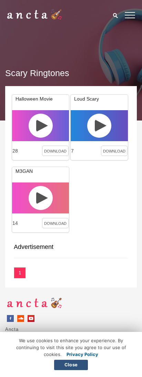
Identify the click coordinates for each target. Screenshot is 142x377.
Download (55, 151)
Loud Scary (86, 99)
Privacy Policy (82, 354)
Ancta (12, 329)
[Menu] (130, 16)
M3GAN (24, 171)
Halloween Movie (34, 99)
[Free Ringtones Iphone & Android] (34, 18)
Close (71, 364)
